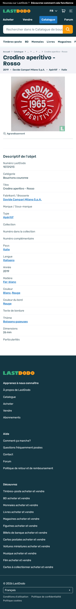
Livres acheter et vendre (18, 512)
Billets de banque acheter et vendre (25, 532)
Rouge (16, 293)
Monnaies (38, 41)
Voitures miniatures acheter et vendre (26, 546)
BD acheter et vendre (16, 498)
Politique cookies (12, 600)
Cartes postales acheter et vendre (24, 539)
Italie (64, 69)
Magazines (64, 41)
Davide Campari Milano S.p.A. (29, 69)
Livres (51, 41)
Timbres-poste (12, 41)
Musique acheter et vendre (19, 553)
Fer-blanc (9, 282)
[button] (63, 10)
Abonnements (11, 417)
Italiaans (8, 260)
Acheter (8, 19)
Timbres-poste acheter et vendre (23, 491)
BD (26, 41)
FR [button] (51, 11)
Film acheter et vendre (17, 560)
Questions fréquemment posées (22, 447)
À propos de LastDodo (16, 390)
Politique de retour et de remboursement (28, 468)
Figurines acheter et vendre (20, 526)
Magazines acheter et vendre (21, 519)
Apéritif (53, 69)
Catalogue (48, 19)
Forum (68, 19)
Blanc (7, 293)
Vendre (27, 19)
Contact (8, 454)
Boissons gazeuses (15, 321)
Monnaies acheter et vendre (20, 505)
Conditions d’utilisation (15, 596)
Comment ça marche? (17, 440)
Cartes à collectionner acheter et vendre (28, 567)
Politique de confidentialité (46, 596)
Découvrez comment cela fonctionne (52, 3)
